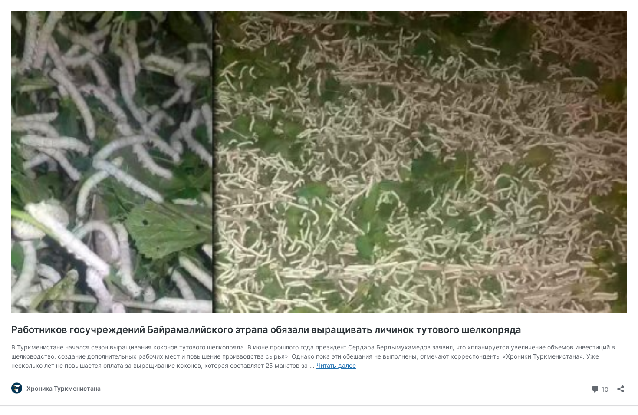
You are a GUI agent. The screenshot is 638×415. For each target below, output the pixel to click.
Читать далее (336, 365)
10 (604, 388)
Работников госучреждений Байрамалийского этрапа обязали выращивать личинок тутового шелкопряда (266, 329)
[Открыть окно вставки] (621, 386)
